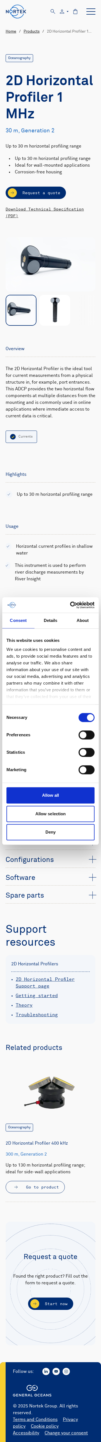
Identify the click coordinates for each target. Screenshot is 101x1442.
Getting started (37, 996)
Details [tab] (51, 620)
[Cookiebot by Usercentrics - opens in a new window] (71, 605)
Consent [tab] (18, 620)
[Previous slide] (13, 310)
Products (32, 31)
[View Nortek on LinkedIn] (46, 1371)
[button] (50, 860)
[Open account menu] (64, 12)
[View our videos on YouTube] (56, 1371)
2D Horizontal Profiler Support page (45, 983)
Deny (50, 832)
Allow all (50, 795)
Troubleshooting (37, 1015)
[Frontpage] (16, 11)
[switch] (87, 734)
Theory (24, 1005)
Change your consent (66, 1433)
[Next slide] (88, 310)
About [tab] (83, 620)
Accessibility (26, 1433)
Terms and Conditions (35, 1419)
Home (11, 31)
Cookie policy (45, 1426)
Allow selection (50, 813)
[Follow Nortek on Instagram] (66, 1371)
